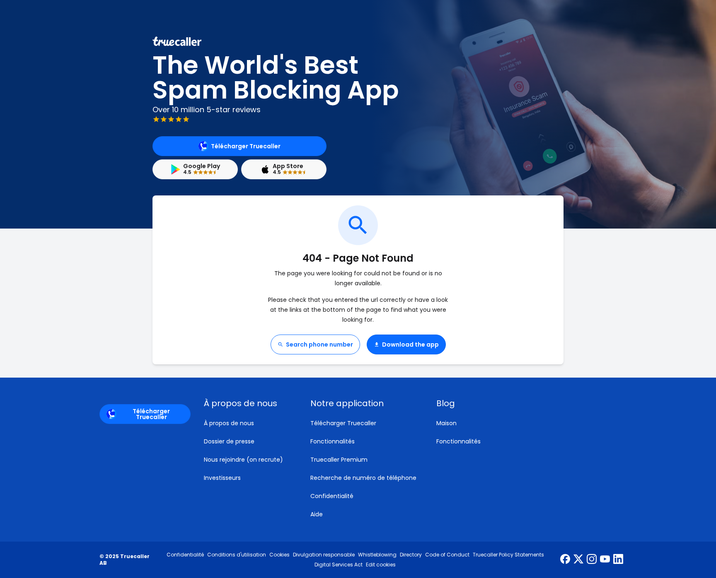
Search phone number (319, 344)
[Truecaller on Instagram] (592, 560)
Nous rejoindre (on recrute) (243, 459)
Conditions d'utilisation (236, 555)
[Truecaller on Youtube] (605, 560)
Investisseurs (222, 478)
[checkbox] (247, 403)
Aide (316, 514)
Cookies (279, 555)
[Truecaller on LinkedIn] (618, 560)
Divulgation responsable (324, 555)
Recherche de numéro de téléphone (363, 478)
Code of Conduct (447, 555)
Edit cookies (381, 564)
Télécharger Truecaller (246, 146)
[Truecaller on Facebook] (565, 560)
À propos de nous (229, 423)
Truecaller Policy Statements (508, 555)
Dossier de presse (229, 441)
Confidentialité (331, 496)
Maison (446, 423)
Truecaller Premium (339, 459)
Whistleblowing (377, 555)
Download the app (410, 344)
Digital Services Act (338, 564)
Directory (411, 555)
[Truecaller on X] (578, 560)
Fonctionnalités (332, 441)
